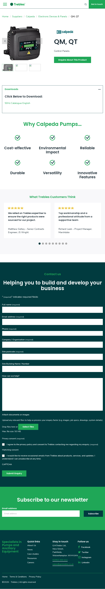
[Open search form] (86, 4)
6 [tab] (55, 243)
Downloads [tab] (11, 89)
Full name (11, 304)
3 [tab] (45, 243)
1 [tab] (39, 243)
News (30, 549)
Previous (5, 41)
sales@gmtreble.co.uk (63, 564)
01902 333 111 (60, 559)
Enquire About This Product (72, 59)
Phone (9, 329)
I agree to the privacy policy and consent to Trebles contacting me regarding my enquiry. (52, 444)
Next (39, 41)
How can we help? (10, 376)
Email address (13, 316)
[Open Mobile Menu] (5, 4)
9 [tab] (65, 243)
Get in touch (97, 4)
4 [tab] (49, 243)
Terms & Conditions (18, 576)
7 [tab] (59, 243)
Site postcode (12, 351)
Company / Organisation (17, 339)
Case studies (33, 554)
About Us (31, 545)
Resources (32, 558)
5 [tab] (52, 243)
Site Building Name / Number (15, 363)
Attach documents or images (15, 414)
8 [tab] (62, 243)
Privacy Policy (35, 576)
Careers (30, 562)
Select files (28, 426)
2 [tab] (42, 243)
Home (5, 576)
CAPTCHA (7, 464)
